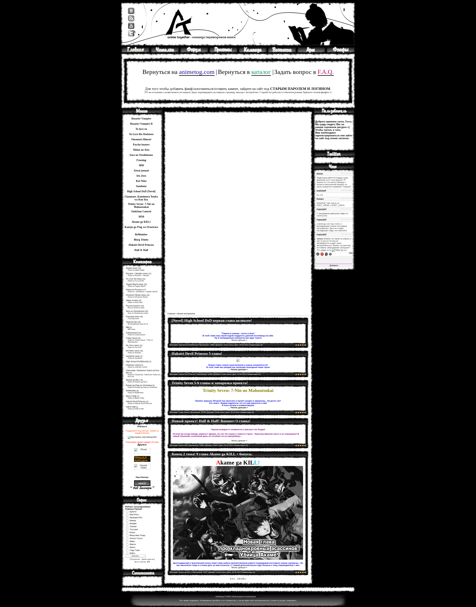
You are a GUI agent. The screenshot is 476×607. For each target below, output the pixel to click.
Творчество (131, 322)
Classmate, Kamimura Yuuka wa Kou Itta (141, 197)
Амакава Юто (136, 517)
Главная (171, 313)
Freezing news (132, 316)
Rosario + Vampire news (137, 273)
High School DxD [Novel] (141, 191)
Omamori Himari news (136, 295)
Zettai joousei (141, 170)
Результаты (135, 559)
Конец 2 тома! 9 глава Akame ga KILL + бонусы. (212, 454)
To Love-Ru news (134, 279)
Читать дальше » (239, 340)
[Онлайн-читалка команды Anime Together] (164, 52)
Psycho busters (133, 306)
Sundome (141, 186)
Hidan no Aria (132, 300)
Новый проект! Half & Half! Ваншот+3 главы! (211, 421)
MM (127, 327)
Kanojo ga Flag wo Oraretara (141, 227)
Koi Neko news (132, 351)
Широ (132, 541)
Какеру (133, 520)
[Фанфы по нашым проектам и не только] (340, 52)
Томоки (133, 526)
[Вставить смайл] (322, 254)
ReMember (141, 234)
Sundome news (133, 356)
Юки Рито (134, 514)
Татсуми (134, 529)
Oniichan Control (141, 211)
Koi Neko (141, 181)
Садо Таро (135, 550)
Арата (132, 547)
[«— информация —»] (142, 488)
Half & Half (141, 250)
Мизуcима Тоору (137, 535)
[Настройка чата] (330, 254)
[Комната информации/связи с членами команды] (252, 52)
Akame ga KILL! (141, 221)
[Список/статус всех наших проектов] (223, 52)
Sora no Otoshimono (135, 311)
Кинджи (133, 523)
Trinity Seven (132, 338)
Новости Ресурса (134, 289)
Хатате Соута (136, 538)
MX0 (141, 216)
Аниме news (131, 268)
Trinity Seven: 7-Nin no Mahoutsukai (141, 204)
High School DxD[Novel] (137, 361)
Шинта (133, 544)
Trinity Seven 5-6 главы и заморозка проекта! (210, 383)
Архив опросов (148, 559)
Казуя (132, 532)
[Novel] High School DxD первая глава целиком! (212, 320)
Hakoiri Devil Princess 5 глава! (197, 353)
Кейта (132, 553)
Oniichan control (133, 365)
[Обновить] (318, 254)
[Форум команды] (194, 52)
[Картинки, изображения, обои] (311, 52)
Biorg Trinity (141, 239)
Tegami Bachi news (134, 284)
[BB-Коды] (326, 254)
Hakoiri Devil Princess (141, 245)
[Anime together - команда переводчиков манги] (135, 52)
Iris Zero (141, 175)
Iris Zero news (132, 345)
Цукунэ (133, 511)
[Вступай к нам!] (282, 52)
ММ (141, 165)
